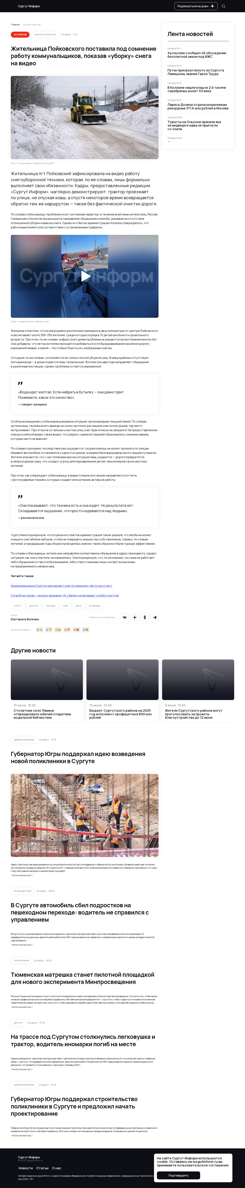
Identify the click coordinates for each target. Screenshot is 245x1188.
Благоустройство (32, 24)
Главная (15, 24)
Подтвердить (178, 1175)
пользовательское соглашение (203, 1165)
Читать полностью (21, 875)
